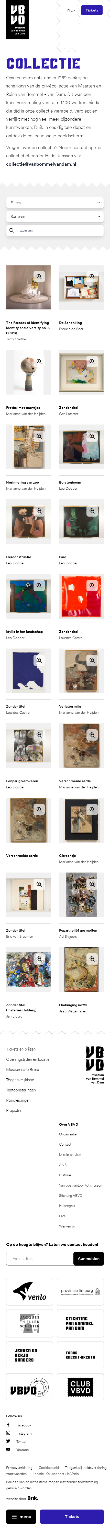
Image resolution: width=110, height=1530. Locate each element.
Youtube (22, 1450)
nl (70, 10)
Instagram (24, 1433)
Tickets (72, 1516)
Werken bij (67, 1226)
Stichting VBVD (70, 1195)
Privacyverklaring (19, 1468)
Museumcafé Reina (22, 1069)
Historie (65, 1175)
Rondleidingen (18, 1100)
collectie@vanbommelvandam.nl (41, 164)
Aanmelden (89, 1258)
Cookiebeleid (49, 1468)
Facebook (23, 1425)
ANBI (63, 1165)
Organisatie (67, 1134)
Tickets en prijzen (21, 1049)
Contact (65, 1144)
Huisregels (67, 1206)
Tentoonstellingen (21, 1090)
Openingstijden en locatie (27, 1059)
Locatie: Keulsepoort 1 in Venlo (56, 1474)
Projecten (14, 1110)
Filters (15, 202)
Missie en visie (70, 1155)
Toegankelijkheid (20, 1079)
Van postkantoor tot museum (81, 1185)
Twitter (21, 1441)
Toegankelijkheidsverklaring (86, 1468)
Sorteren (17, 216)
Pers (62, 1216)
